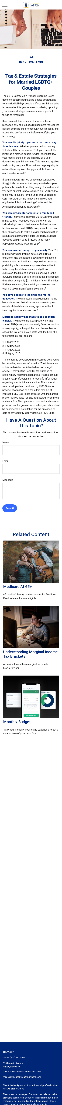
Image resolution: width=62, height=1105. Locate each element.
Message (7, 479)
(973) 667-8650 (17, 1057)
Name (5, 442)
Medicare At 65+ (17, 586)
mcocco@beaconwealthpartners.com (22, 1077)
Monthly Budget (17, 722)
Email (5, 461)
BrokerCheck (17, 1088)
